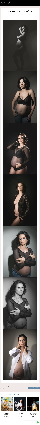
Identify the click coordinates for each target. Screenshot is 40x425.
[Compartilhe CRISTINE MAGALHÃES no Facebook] (0, 388)
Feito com (20, 424)
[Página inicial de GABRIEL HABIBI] (7, 2)
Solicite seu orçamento (33, 387)
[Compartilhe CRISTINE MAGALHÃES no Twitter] (2, 388)
